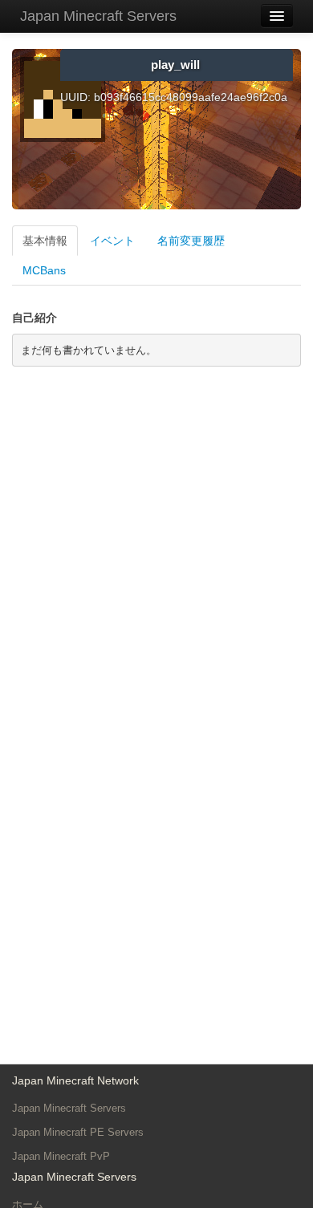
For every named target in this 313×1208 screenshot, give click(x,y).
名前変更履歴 (191, 240)
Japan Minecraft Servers (98, 16)
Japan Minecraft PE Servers (78, 1132)
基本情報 (44, 240)
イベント (112, 240)
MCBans (44, 270)
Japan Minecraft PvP (61, 1156)
